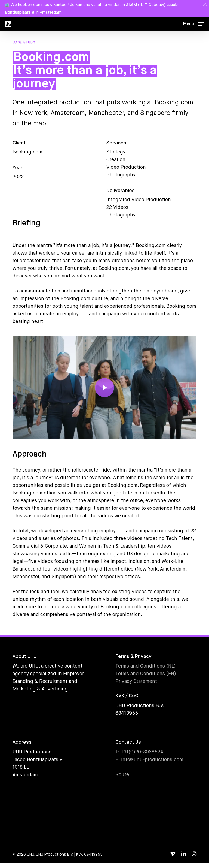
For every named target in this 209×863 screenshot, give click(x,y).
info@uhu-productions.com (152, 759)
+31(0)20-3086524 (142, 752)
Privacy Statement (136, 681)
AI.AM (131, 5)
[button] (193, 24)
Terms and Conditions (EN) (145, 673)
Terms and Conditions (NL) (145, 666)
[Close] (205, 4)
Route (122, 774)
